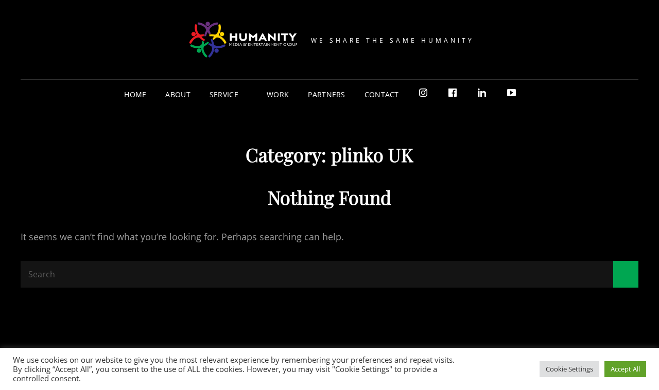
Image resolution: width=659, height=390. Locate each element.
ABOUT (177, 94)
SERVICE (224, 94)
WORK (278, 94)
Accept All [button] (625, 369)
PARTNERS (326, 94)
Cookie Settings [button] (569, 369)
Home (135, 94)
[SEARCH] (534, 94)
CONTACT (382, 94)
